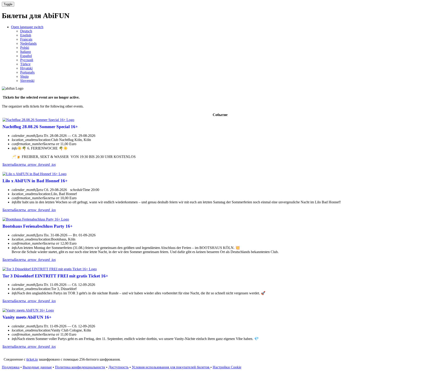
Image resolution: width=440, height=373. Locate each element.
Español (26, 56)
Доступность (118, 367)
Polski (24, 48)
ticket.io (32, 359)
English (25, 35)
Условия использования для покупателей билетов (171, 367)
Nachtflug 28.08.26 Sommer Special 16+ (40, 126)
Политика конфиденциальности (80, 367)
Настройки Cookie (227, 367)
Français (26, 39)
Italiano (25, 52)
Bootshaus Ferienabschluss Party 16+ (38, 226)
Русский (26, 60)
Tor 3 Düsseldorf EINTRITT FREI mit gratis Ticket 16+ (55, 276)
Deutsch (26, 31)
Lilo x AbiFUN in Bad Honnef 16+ (35, 180)
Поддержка (10, 367)
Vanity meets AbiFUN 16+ (27, 317)
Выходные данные (37, 367)
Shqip (24, 76)
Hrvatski (26, 68)
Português (27, 72)
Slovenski (27, 81)
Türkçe (25, 64)
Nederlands (28, 43)
